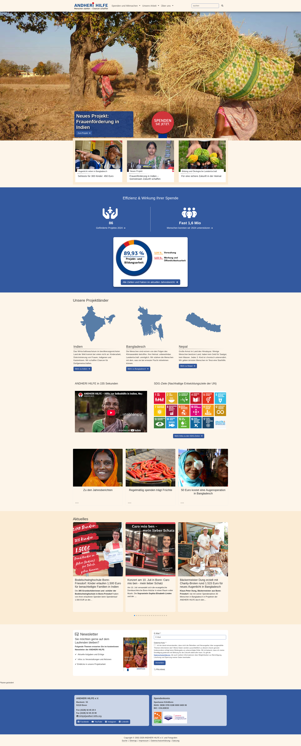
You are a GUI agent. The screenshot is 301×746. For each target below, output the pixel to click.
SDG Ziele (190, 410)
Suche (124, 741)
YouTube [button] (98, 722)
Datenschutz (160, 643)
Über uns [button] (166, 5)
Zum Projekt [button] (83, 133)
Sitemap (133, 741)
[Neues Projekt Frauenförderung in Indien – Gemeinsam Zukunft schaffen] (150, 161)
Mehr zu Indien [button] (81, 369)
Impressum (144, 741)
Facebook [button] (84, 722)
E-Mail (157, 633)
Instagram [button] (111, 722)
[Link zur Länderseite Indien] (97, 323)
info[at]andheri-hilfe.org (90, 716)
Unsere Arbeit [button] (149, 5)
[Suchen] (223, 6)
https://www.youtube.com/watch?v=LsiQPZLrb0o (111, 411)
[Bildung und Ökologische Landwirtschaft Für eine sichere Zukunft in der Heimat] (202, 161)
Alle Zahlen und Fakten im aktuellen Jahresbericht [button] (149, 282)
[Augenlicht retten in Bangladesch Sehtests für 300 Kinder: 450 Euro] (99, 161)
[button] (225, 567)
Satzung (175, 741)
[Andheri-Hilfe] (91, 6)
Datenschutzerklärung (162, 655)
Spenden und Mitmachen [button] (125, 5)
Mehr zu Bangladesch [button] (137, 369)
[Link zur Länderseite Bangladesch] (150, 323)
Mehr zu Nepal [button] (186, 366)
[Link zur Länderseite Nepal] (203, 323)
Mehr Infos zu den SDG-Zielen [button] (187, 436)
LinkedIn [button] (125, 722)
